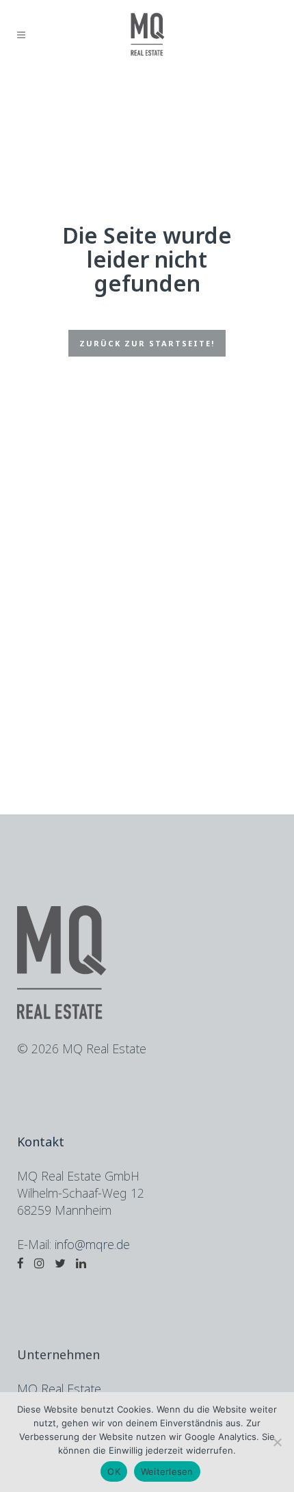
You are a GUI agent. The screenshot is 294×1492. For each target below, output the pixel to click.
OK (113, 1471)
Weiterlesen (167, 1471)
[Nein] (277, 1442)
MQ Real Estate (59, 1388)
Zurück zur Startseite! (147, 343)
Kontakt (40, 1141)
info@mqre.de (92, 1244)
